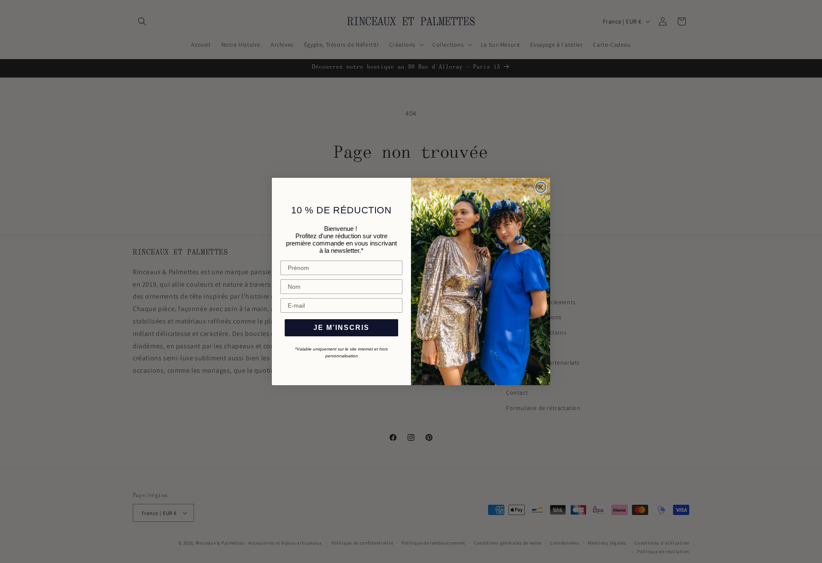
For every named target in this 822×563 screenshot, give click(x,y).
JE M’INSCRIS (341, 327)
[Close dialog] (541, 187)
